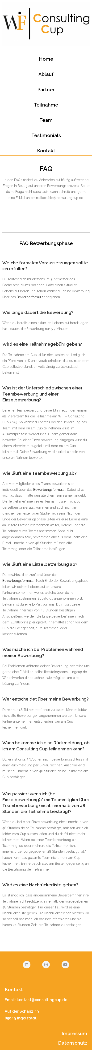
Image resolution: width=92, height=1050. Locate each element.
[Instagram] (46, 964)
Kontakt (46, 151)
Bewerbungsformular (49, 489)
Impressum (74, 1033)
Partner (46, 89)
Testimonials (46, 135)
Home (46, 59)
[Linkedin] (26, 964)
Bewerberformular (31, 297)
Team (46, 120)
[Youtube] (65, 964)
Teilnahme (46, 105)
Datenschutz (72, 1043)
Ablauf (46, 74)
